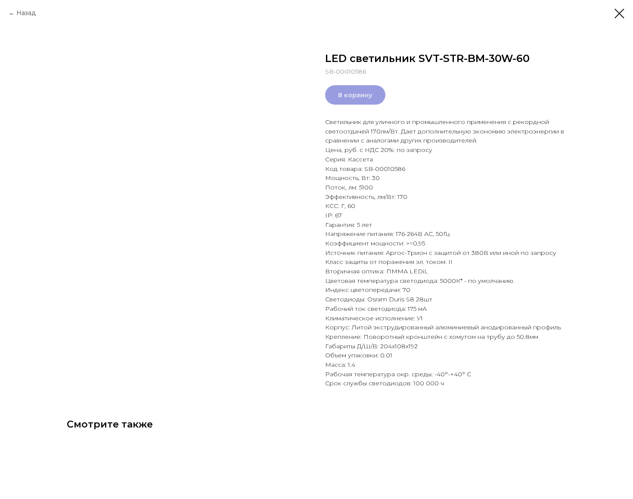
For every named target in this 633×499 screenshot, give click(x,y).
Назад (26, 13)
